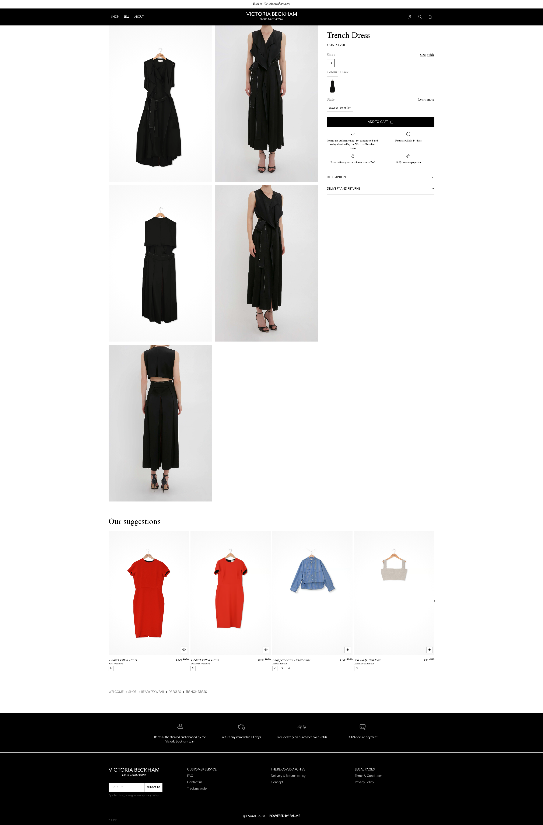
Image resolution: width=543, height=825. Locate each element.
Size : (331, 55)
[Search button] (420, 16)
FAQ (190, 776)
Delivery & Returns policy (288, 776)
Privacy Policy (364, 782)
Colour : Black (337, 72)
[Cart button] (430, 16)
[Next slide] (434, 601)
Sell (126, 16)
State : (331, 100)
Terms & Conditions (368, 776)
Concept (277, 782)
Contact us (194, 782)
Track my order (197, 788)
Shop (115, 16)
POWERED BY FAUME (284, 816)
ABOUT (139, 16)
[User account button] (410, 16)
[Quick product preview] (184, 649)
